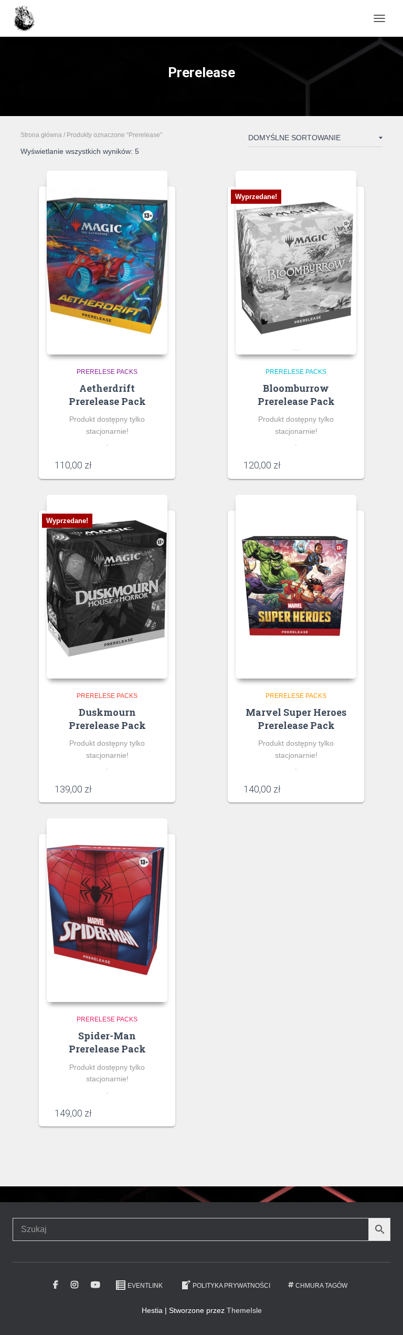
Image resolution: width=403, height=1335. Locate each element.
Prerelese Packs (107, 372)
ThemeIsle (244, 1310)
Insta (74, 1285)
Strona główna (41, 135)
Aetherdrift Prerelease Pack (107, 395)
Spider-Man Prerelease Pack (107, 1042)
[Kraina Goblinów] (28, 18)
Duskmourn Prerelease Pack (107, 719)
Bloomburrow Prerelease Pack (296, 395)
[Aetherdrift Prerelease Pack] (107, 262)
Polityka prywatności (231, 1285)
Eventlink (145, 1285)
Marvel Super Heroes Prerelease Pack (296, 719)
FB (55, 1285)
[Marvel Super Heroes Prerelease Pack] (296, 587)
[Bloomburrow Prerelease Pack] (296, 262)
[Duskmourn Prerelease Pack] (107, 587)
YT (95, 1285)
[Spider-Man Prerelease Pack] (107, 910)
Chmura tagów (321, 1285)
